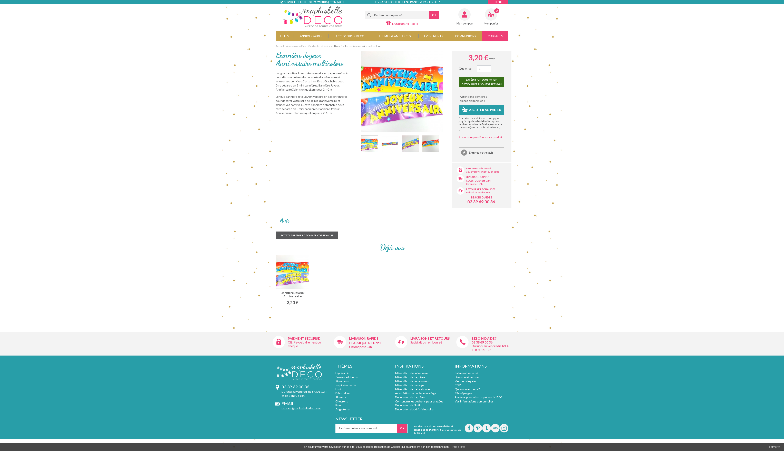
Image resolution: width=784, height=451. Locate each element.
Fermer (773, 446)
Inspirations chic (345, 385)
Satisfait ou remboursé (478, 192)
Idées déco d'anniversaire (411, 373)
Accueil (280, 46)
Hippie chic (342, 373)
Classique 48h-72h (478, 180)
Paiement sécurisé (478, 168)
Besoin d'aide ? (481, 197)
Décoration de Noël (407, 405)
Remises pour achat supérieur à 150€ (478, 397)
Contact (337, 2)
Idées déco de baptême (410, 377)
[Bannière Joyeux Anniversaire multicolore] (369, 143)
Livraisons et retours (430, 338)
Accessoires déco (350, 36)
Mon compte (465, 23)
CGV (458, 385)
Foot (338, 389)
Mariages (495, 36)
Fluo (338, 405)
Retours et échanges (480, 189)
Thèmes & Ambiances (395, 36)
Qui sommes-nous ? (467, 389)
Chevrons (341, 401)
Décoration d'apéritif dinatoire (414, 409)
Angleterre (342, 409)
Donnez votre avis (480, 152)
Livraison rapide (477, 176)
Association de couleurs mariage (415, 393)
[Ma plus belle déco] (312, 16)
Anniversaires (311, 36)
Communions (465, 36)
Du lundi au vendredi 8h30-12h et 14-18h (490, 347)
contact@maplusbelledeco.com (301, 408)
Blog (498, 2)
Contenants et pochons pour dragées (419, 401)
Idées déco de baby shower (412, 389)
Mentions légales (466, 381)
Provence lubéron (346, 377)
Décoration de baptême (410, 397)
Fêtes (284, 36)
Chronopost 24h (474, 184)
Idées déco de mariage (409, 385)
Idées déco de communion (412, 381)
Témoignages (463, 393)
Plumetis (341, 397)
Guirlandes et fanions (320, 46)
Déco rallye (342, 393)
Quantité (465, 68)
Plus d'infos (459, 446)
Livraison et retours (467, 377)
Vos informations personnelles (474, 401)
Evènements (433, 36)
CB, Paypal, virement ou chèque (482, 171)
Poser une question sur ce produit (480, 137)
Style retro (342, 381)
